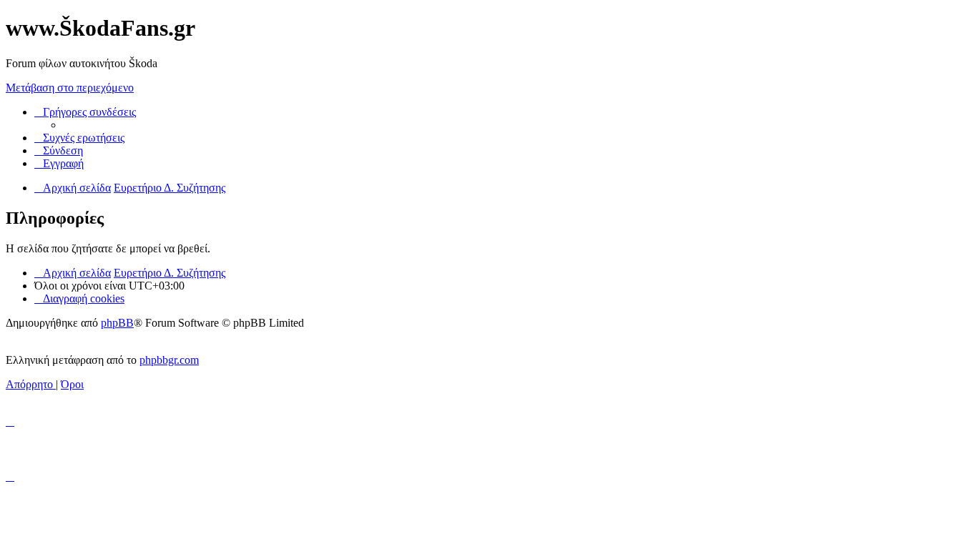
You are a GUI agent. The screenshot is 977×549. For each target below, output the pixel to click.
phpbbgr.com (169, 360)
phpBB (117, 323)
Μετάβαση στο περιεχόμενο (70, 87)
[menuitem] (79, 138)
